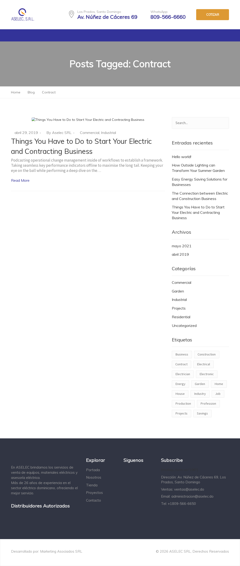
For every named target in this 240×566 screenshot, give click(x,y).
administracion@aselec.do (192, 496)
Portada (93, 470)
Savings (202, 413)
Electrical (203, 364)
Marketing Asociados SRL (61, 551)
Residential (181, 316)
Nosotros (93, 477)
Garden (178, 291)
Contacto (93, 500)
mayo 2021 (181, 246)
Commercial (89, 132)
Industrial (108, 132)
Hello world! (181, 156)
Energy (180, 384)
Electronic (206, 374)
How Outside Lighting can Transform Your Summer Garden (198, 168)
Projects (179, 308)
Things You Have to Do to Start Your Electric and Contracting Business (198, 212)
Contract (181, 364)
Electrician (182, 374)
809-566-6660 (168, 17)
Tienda (92, 485)
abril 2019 (180, 254)
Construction (207, 354)
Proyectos (94, 492)
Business (181, 354)
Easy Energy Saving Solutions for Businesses (199, 182)
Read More (20, 180)
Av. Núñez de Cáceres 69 (107, 17)
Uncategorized (184, 325)
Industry (200, 394)
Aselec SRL (61, 132)
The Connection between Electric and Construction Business (200, 196)
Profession (208, 403)
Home (218, 384)
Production (183, 403)
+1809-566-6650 (182, 503)
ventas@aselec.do (189, 489)
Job (218, 394)
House (180, 394)
